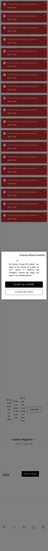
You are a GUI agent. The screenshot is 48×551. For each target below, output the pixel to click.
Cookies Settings (24, 292)
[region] (24, 275)
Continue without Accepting (32, 254)
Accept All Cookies (24, 284)
